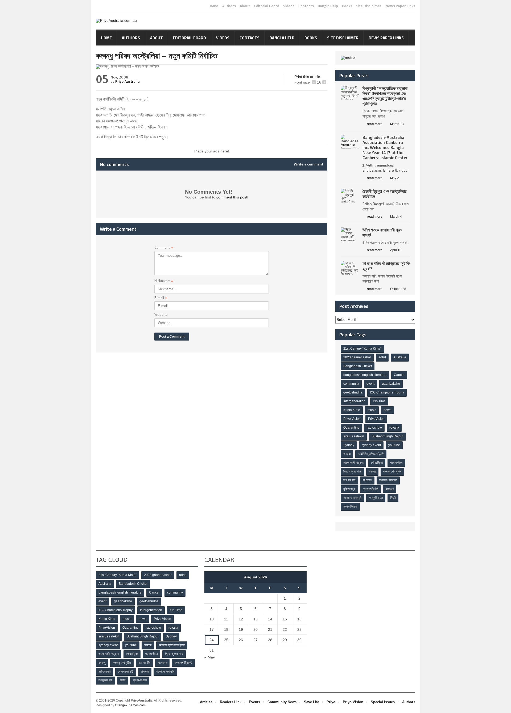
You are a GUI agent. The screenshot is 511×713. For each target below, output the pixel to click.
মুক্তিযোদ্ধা (349, 489)
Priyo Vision (352, 419)
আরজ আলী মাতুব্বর (353, 463)
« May (209, 657)
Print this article (307, 76)
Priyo (331, 702)
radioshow (374, 427)
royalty (394, 427)
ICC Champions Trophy (387, 392)
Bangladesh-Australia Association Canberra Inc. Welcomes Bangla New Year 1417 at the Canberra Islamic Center (384, 147)
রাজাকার (390, 489)
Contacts (306, 6)
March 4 (396, 216)
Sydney (348, 445)
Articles (206, 702)
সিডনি (393, 498)
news (387, 410)
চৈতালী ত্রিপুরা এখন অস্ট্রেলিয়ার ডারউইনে (384, 194)
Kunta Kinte (351, 410)
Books (347, 6)
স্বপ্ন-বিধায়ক (350, 506)
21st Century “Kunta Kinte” (362, 348)
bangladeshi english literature (364, 375)
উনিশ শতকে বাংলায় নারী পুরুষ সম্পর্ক (382, 232)
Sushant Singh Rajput (387, 436)
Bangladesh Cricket (357, 366)
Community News (281, 702)
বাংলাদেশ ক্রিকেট (388, 480)
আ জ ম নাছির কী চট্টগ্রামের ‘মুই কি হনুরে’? (386, 266)
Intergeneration (354, 401)
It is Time (379, 401)
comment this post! (232, 197)
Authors (229, 6)
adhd (382, 357)
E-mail (160, 298)
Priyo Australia (127, 81)
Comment (163, 248)
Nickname (163, 281)
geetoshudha (352, 392)
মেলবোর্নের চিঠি (370, 489)
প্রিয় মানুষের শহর (352, 471)
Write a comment (308, 164)
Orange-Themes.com (130, 705)
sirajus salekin (353, 436)
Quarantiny (351, 427)
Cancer (399, 375)
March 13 (397, 124)
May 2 (394, 178)
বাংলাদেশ (367, 480)
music (372, 410)
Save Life (311, 702)
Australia (399, 357)
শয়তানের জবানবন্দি (352, 498)
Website (161, 314)
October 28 (398, 289)
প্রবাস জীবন (396, 463)
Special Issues (383, 702)
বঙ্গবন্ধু (372, 471)
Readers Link (230, 702)
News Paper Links (400, 6)
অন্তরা (347, 454)
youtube (394, 445)
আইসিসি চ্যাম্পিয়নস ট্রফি (371, 454)
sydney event (371, 445)
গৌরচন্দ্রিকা (377, 463)
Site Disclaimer (368, 6)
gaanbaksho (391, 383)
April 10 (395, 250)
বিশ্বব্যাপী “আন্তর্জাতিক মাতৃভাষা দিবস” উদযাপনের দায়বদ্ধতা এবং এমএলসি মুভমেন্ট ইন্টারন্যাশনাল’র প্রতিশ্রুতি (384, 96)
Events (254, 702)
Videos (288, 6)
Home (213, 6)
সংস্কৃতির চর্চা (376, 498)
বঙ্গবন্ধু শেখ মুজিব (392, 471)
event (370, 383)
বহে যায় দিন (349, 480)
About (245, 6)
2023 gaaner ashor (357, 357)
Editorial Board (266, 6)
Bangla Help (328, 6)
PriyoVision (376, 419)
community (351, 383)
